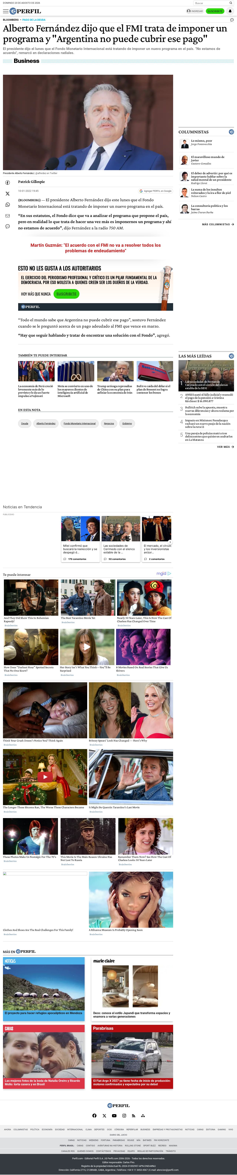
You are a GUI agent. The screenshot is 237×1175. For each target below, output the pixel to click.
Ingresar (197, 11)
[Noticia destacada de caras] (44, 1029)
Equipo (131, 1151)
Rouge (130, 1140)
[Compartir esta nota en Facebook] (7, 182)
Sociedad (60, 1129)
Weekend (93, 1140)
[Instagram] (124, 1116)
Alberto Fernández (45, 423)
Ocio (109, 1129)
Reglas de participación (150, 1151)
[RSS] (133, 1116)
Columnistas (193, 131)
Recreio (162, 1145)
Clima (89, 1129)
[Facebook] (94, 1116)
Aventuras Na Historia (110, 1145)
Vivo (230, 1129)
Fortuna (105, 1140)
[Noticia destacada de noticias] (44, 962)
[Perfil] (26, 951)
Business (145, 1129)
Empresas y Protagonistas (168, 1129)
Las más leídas (194, 355)
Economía (47, 1129)
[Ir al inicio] (25, 11)
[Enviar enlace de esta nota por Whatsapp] (7, 204)
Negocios (109, 423)
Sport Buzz (149, 1145)
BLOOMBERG (11, 19)
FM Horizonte (161, 1140)
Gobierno (127, 423)
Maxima (173, 1145)
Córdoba (119, 1129)
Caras (200, 1129)
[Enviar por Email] (7, 216)
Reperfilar (132, 1129)
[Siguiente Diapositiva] (170, 542)
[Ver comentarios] (231, 21)
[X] (104, 1116)
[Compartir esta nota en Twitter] (7, 193)
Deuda (24, 423)
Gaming (222, 1129)
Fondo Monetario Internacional (80, 423)
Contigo (90, 1145)
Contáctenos (103, 1151)
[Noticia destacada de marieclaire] (132, 962)
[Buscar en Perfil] (231, 3)
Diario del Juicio (118, 1135)
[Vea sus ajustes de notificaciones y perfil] (230, 11)
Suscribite (215, 11)
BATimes (147, 1140)
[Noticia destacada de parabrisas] (132, 1029)
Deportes (99, 1129)
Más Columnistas (216, 224)
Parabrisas (119, 1140)
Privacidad (119, 1151)
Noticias (189, 1129)
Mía (138, 1140)
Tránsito (171, 1151)
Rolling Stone (133, 1145)
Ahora (7, 1129)
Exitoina (210, 1129)
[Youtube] (114, 1116)
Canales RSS (68, 1151)
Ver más (223, 446)
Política (34, 1129)
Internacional (75, 1129)
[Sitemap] (143, 1116)
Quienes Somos (85, 1151)
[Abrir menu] (6, 11)
